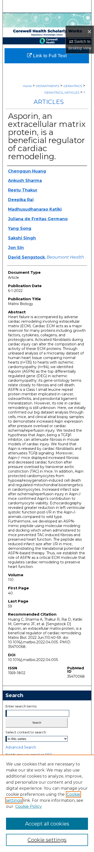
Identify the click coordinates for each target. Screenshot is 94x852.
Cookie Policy (28, 806)
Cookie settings (47, 840)
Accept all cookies (47, 824)
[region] (47, 803)
